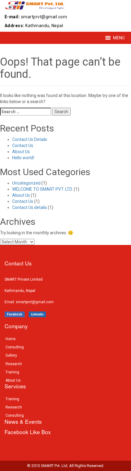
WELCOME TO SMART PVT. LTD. (42, 189)
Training (12, 372)
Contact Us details (29, 207)
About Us (21, 151)
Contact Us (22, 145)
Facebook (14, 314)
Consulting (14, 347)
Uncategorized (26, 183)
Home (10, 339)
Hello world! (23, 157)
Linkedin (37, 314)
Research (13, 364)
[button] (119, 38)
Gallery (11, 355)
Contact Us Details (29, 139)
